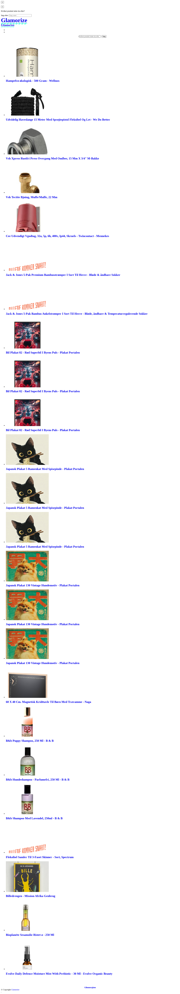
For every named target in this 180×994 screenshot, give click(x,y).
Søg (103, 36)
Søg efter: (4, 15)
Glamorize (15, 990)
